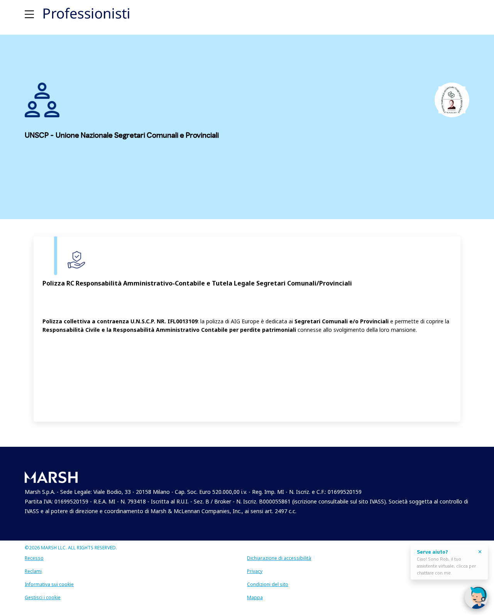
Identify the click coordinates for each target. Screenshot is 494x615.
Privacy (254, 571)
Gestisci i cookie (43, 597)
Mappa (255, 597)
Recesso (34, 558)
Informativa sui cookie (49, 584)
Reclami (33, 571)
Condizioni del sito (267, 584)
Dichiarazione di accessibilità (279, 558)
